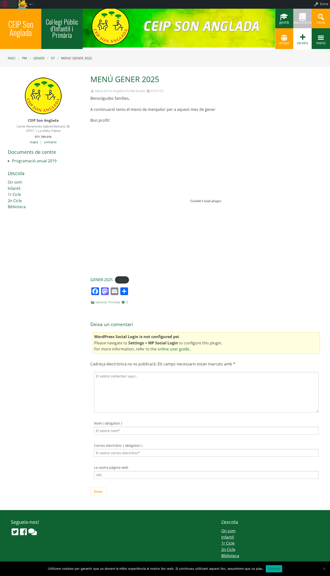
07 (53, 58)
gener (38, 58)
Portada (114, 302)
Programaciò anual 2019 (34, 161)
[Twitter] (15, 532)
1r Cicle (14, 194)
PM (24, 58)
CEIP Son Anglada (20, 28)
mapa (34, 142)
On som (15, 182)
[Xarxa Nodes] (32, 532)
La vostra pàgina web (111, 467)
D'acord (274, 568)
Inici (11, 58)
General (101, 302)
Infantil (14, 188)
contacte (50, 142)
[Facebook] (23, 532)
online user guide (173, 349)
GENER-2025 (101, 279)
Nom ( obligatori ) (108, 423)
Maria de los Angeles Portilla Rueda (120, 90)
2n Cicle (15, 200)
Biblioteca (17, 206)
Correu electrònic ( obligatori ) (118, 445)
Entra (324, 4)
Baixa (122, 280)
